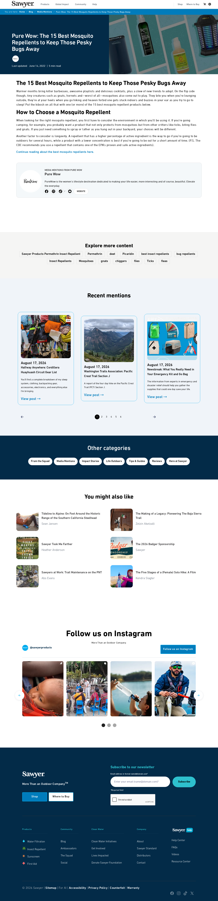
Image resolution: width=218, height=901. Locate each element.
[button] (46, 4)
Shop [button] (34, 796)
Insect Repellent (36, 849)
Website (81, 191)
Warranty (133, 888)
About (140, 841)
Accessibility (77, 888)
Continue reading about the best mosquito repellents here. (55, 152)
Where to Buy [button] (61, 796)
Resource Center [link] (181, 861)
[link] (23, 4)
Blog (31, 12)
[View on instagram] (42, 688)
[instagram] (46, 191)
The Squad (67, 855)
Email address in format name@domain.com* (129, 774)
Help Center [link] (178, 840)
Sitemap (50, 888)
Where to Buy (192, 4)
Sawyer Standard (147, 848)
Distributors (144, 855)
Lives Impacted (100, 855)
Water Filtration (36, 841)
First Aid (32, 864)
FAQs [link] (175, 847)
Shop (180, 4)
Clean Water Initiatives (104, 841)
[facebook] (53, 191)
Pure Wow (53, 174)
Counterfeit (117, 888)
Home (22, 12)
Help (94, 4)
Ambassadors (69, 848)
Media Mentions (44, 12)
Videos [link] (175, 854)
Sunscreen (33, 857)
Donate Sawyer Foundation (107, 863)
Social (64, 863)
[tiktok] (60, 191)
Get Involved (98, 848)
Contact (141, 863)
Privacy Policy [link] (98, 888)
